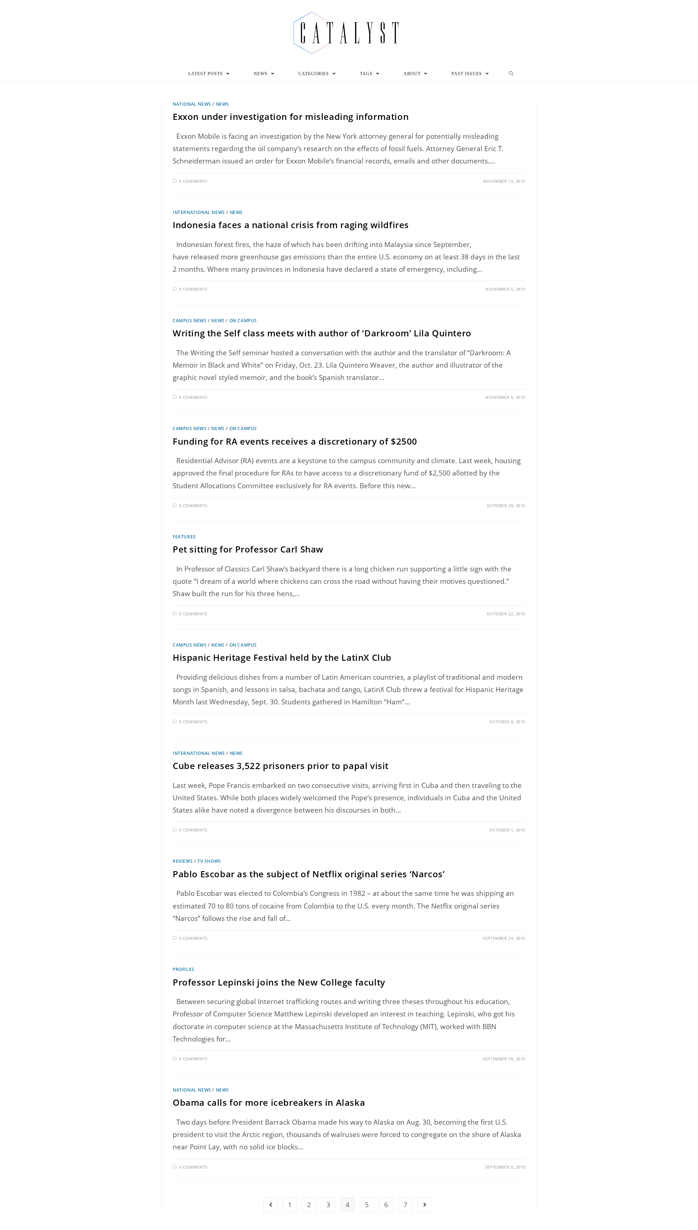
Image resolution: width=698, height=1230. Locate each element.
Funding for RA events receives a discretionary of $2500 (295, 441)
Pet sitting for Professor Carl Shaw (248, 549)
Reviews (183, 861)
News (222, 104)
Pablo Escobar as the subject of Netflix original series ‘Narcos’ (309, 874)
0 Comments (193, 181)
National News (192, 104)
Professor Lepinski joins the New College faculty (279, 982)
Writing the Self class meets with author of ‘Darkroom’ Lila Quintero (322, 333)
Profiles (183, 969)
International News (199, 212)
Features (184, 537)
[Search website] (511, 73)
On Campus (243, 320)
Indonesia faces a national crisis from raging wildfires (291, 225)
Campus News (190, 320)
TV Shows (209, 861)
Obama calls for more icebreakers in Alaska (269, 1102)
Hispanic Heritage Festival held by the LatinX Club (282, 657)
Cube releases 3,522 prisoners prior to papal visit (281, 766)
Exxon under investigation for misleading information (291, 116)
